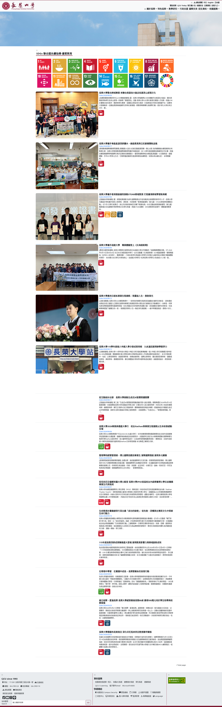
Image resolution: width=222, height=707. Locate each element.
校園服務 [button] (213, 8)
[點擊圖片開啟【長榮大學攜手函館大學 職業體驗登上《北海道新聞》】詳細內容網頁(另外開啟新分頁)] (66, 267)
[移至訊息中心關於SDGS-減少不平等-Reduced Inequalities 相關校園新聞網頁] (44, 80)
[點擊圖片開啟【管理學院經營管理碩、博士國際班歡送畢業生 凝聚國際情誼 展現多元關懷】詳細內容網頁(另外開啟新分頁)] (35, 497)
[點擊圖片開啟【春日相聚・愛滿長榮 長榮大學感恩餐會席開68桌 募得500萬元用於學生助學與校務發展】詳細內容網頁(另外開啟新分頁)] (35, 642)
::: (191, 2)
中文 (205, 2)
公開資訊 (207, 5)
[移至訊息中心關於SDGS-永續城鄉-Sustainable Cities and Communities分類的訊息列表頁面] (107, 214)
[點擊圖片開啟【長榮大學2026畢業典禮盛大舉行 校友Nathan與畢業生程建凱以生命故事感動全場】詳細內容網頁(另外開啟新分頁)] (66, 470)
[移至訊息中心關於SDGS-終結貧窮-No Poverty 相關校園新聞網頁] (44, 65)
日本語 (217, 2)
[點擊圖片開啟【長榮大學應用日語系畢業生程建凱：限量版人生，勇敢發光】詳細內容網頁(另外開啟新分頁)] (66, 318)
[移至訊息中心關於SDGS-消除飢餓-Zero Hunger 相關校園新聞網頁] (59, 65)
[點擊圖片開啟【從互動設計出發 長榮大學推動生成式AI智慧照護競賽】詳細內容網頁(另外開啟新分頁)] (66, 419)
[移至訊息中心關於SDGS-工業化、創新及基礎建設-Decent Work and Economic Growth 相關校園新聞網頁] (166, 65)
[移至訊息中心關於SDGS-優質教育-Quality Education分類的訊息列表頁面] (101, 113)
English (211, 2)
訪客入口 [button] (215, 5)
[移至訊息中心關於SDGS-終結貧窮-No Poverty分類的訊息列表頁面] (101, 545)
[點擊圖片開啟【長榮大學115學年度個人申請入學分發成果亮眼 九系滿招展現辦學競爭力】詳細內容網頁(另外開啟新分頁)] (66, 369)
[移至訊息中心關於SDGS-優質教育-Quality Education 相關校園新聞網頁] (90, 65)
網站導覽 (199, 2)
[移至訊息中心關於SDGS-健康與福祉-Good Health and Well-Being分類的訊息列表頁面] (101, 468)
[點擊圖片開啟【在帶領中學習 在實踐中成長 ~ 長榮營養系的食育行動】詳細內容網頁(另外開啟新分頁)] (35, 613)
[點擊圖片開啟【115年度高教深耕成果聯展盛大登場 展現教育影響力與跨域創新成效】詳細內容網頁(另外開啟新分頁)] (35, 584)
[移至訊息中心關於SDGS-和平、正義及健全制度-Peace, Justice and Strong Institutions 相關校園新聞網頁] (136, 80)
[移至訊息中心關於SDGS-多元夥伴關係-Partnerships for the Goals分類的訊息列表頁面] (120, 214)
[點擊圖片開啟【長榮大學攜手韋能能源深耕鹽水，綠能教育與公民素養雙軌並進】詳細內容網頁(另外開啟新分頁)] (66, 165)
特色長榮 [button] (162, 8)
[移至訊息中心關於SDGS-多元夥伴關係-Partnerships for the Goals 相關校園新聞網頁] (151, 80)
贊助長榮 (173, 5)
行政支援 (184, 8)
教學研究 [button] (173, 8)
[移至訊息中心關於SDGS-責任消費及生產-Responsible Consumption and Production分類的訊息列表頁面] (114, 214)
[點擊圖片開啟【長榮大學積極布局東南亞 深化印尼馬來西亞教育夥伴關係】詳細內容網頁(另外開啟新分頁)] (35, 674)
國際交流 (193, 8)
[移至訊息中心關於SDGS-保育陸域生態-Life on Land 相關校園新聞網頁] (120, 80)
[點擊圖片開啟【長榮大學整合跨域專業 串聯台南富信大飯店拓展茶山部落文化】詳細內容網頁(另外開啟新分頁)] (66, 115)
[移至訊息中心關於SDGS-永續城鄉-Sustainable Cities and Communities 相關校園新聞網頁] (59, 80)
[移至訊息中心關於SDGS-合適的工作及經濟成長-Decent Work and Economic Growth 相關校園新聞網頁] (151, 65)
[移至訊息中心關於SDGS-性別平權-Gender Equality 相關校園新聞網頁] (105, 65)
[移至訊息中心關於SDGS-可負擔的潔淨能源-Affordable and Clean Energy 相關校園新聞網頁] (136, 65)
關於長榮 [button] (151, 8)
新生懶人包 (192, 5)
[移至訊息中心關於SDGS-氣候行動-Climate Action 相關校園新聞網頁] (90, 80)
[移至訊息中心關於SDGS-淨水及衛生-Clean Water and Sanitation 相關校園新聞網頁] (120, 65)
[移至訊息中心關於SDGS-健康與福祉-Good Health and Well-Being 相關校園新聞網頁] (74, 65)
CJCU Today (182, 5)
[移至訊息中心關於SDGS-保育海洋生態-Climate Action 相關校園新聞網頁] (105, 80)
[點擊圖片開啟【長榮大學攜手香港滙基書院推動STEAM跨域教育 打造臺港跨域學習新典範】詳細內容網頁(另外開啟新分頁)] (66, 216)
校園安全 (200, 5)
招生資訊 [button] (202, 8)
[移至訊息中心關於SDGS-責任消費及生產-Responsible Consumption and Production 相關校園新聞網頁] (74, 80)
